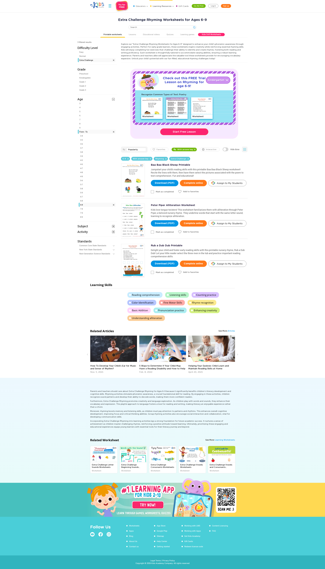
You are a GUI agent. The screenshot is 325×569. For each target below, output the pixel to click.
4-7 (81, 168)
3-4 (81, 136)
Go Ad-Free (199, 6)
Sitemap (160, 536)
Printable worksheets (112, 34)
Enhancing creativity (205, 310)
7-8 (81, 209)
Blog (131, 536)
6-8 (81, 200)
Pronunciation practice (171, 310)
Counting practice (206, 295)
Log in (213, 6)
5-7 (81, 184)
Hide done (234, 149)
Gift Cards (183, 6)
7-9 (81, 213)
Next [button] (237, 354)
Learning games (187, 34)
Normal (82, 56)
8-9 (81, 217)
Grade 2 (82, 86)
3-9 (81, 156)
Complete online (193, 183)
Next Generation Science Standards (94, 253)
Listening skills (178, 295)
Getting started (163, 546)
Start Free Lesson (184, 131)
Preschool (83, 73)
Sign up (226, 6)
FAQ (214, 531)
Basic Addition (140, 310)
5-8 (81, 188)
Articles (231, 331)
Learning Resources (161, 6)
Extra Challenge (86, 60)
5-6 (81, 180)
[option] (113, 354)
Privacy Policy (168, 560)
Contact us (134, 546)
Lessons (132, 34)
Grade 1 (82, 82)
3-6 (81, 144)
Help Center (162, 541)
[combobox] (136, 150)
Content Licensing (220, 525)
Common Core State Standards (92, 245)
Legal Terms (155, 560)
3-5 (81, 140)
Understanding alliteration (147, 318)
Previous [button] (88, 354)
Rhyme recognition (203, 302)
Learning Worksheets (225, 440)
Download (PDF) (164, 183)
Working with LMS (192, 525)
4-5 (81, 160)
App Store (161, 525)
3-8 (81, 152)
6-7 (81, 196)
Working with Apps (192, 531)
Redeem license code (193, 546)
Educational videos (151, 34)
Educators (140, 6)
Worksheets (134, 525)
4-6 (81, 164)
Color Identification (142, 302)
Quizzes (170, 34)
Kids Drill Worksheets (211, 34)
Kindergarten (85, 77)
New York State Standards (90, 249)
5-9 (81, 192)
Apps (131, 531)
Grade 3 (82, 90)
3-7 (81, 148)
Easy (81, 52)
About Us (133, 541)
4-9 (81, 176)
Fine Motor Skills (173, 302)
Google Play (162, 531)
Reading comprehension (146, 295)
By (124, 149)
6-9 (81, 204)
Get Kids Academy (192, 536)
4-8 (81, 172)
